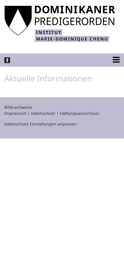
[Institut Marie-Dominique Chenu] (59, 23)
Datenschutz (43, 113)
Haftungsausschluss (79, 113)
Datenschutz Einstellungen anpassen (40, 124)
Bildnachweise (18, 107)
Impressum (15, 113)
